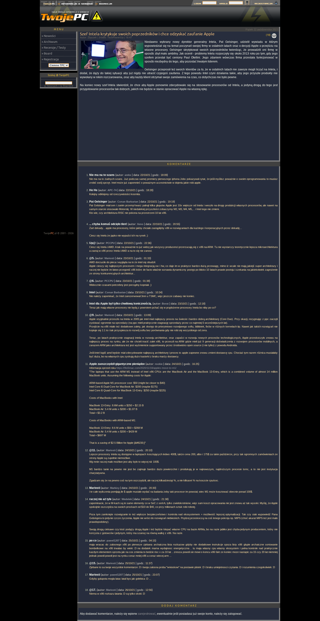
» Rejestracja (50, 59)
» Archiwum (49, 41)
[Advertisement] (195, 16)
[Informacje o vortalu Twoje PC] (75, 4)
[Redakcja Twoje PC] (104, 4)
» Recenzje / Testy (54, 47)
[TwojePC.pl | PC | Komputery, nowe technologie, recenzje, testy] (48, 4)
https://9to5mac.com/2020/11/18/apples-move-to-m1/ (146, 368)
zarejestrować (147, 613)
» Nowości (49, 35)
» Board (47, 53)
